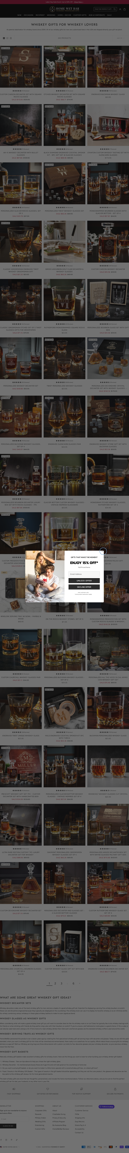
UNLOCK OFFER (84, 580)
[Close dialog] (103, 551)
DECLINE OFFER (84, 586)
